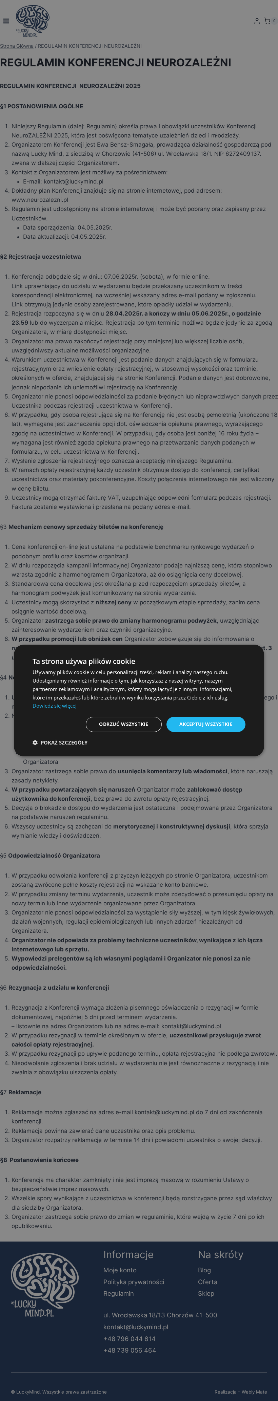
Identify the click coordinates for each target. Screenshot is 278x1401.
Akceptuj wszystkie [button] (206, 724)
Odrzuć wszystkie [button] (123, 724)
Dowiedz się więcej (55, 705)
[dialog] (139, 700)
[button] (60, 742)
